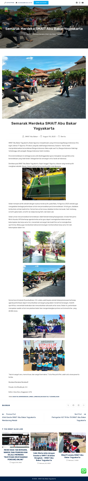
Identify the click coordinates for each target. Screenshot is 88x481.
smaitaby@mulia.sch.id (24, 2)
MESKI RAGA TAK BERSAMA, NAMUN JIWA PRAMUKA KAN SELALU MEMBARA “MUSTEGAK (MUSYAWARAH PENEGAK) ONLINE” (16, 455)
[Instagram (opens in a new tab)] (79, 3)
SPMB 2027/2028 (41, 2)
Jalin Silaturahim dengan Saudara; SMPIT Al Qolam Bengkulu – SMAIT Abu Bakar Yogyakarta (44, 456)
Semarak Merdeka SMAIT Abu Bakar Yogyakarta (48, 34)
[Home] (24, 34)
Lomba (31, 396)
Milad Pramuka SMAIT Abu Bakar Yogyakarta (72, 456)
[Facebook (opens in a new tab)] (76, 3)
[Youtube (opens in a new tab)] (82, 3)
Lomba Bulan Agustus (41, 396)
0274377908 (10, 2)
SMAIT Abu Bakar (31, 137)
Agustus (15, 396)
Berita (63, 137)
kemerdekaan (23, 396)
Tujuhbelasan (54, 396)
